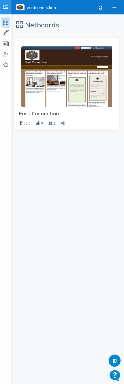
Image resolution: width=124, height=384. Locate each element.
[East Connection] (66, 76)
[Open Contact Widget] (115, 375)
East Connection (39, 113)
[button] (100, 7)
